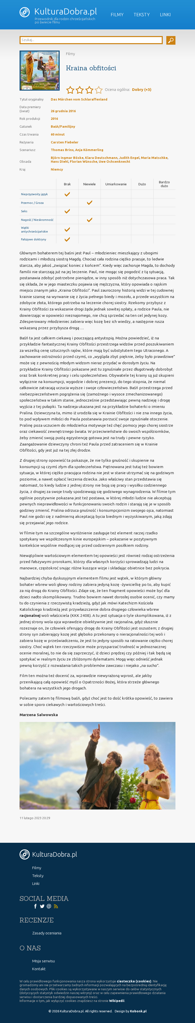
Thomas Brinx (62, 150)
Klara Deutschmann (101, 157)
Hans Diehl (59, 161)
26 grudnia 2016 (63, 111)
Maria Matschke (154, 157)
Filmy (117, 14)
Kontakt (39, 969)
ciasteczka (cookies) (134, 981)
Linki (165, 14)
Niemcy (57, 169)
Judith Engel (129, 157)
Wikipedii (116, 1000)
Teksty (142, 14)
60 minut (58, 134)
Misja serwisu (43, 961)
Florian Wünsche (83, 161)
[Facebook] (35, 906)
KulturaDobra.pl (64, 11)
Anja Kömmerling (89, 150)
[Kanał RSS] (56, 906)
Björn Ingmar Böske (67, 157)
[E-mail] (49, 906)
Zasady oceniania (46, 933)
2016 (54, 118)
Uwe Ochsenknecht (114, 161)
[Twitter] (42, 906)
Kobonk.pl (138, 1011)
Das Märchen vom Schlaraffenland (79, 99)
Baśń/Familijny (63, 126)
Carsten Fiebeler (64, 142)
